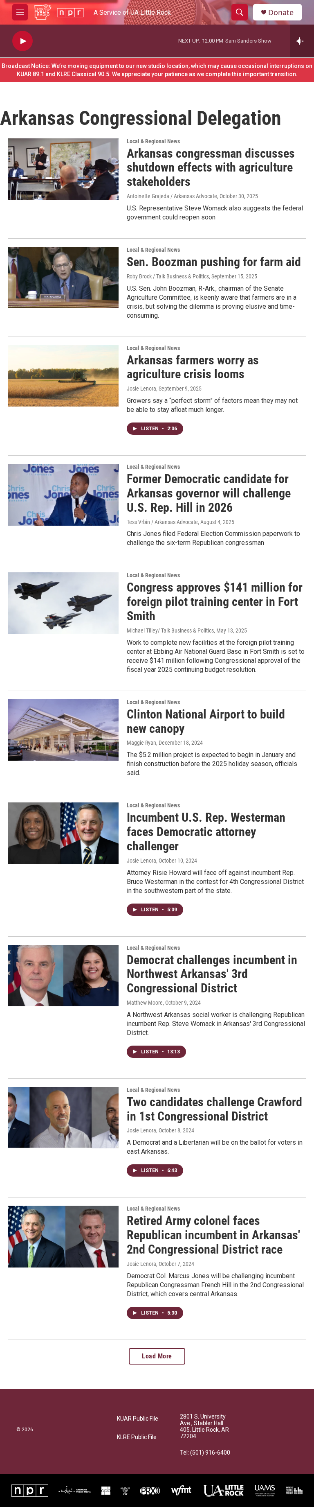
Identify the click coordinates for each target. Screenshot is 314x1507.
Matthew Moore (145, 1002)
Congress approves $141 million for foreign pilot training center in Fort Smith (215, 601)
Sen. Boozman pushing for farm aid (214, 262)
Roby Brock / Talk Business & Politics (168, 276)
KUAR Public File (137, 1419)
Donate (281, 12)
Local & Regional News (153, 141)
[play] (22, 41)
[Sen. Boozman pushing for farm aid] (63, 277)
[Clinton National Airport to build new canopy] (63, 730)
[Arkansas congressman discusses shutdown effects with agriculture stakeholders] (63, 169)
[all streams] (302, 41)
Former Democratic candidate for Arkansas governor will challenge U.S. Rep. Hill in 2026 (209, 493)
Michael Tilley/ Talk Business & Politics (170, 630)
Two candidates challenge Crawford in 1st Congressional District (214, 1109)
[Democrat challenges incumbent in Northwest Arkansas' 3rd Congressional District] (63, 975)
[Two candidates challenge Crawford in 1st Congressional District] (63, 1117)
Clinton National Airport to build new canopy (206, 721)
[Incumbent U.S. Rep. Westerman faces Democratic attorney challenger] (63, 833)
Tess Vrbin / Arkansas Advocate (162, 522)
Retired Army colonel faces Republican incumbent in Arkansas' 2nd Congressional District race (213, 1234)
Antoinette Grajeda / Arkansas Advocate (172, 196)
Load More (157, 1356)
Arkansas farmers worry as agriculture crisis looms (193, 367)
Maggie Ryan (141, 742)
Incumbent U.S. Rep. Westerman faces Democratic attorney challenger (206, 831)
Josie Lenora (141, 388)
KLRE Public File (137, 1437)
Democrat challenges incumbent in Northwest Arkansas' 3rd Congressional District (212, 974)
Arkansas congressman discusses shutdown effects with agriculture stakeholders (211, 167)
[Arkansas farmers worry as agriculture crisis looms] (63, 376)
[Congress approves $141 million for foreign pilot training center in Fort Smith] (63, 603)
